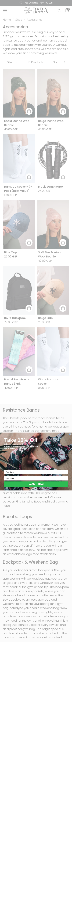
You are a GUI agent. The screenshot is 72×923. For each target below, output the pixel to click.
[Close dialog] (70, 434)
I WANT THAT (36, 484)
